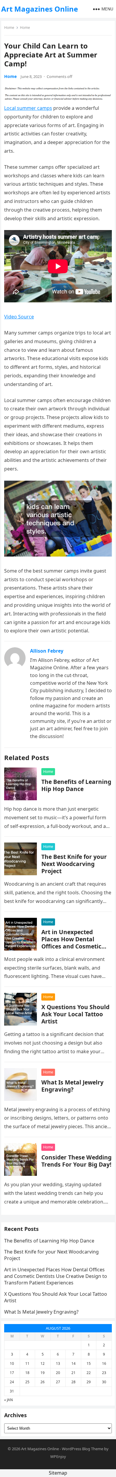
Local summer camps (28, 108)
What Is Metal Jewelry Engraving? (72, 1085)
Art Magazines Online (39, 9)
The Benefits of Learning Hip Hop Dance (76, 785)
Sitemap (58, 1473)
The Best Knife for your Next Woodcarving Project (74, 864)
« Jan (8, 1399)
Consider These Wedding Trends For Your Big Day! (76, 1160)
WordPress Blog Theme (82, 1448)
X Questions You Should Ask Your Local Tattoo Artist (75, 1014)
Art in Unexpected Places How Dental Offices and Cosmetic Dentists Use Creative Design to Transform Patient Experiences (72, 950)
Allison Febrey (46, 651)
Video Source (19, 316)
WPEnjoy (58, 1456)
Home (9, 27)
